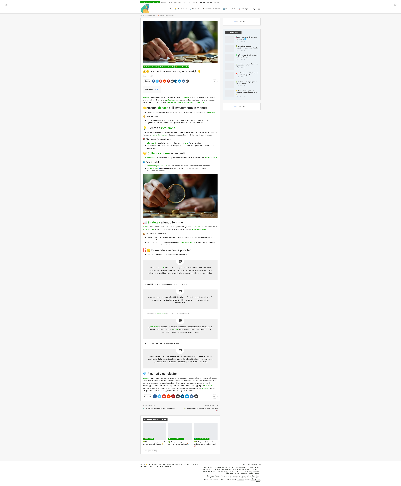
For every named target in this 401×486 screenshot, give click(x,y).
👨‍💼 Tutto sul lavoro (189, 9)
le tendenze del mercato (187, 242)
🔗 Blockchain (203, 9)
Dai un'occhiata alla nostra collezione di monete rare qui (186, 102)
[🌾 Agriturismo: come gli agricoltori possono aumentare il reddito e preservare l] (229, 48)
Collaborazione (158, 153)
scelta (161, 267)
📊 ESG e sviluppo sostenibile (176, 438)
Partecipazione (153, 168)
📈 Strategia (151, 222)
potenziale (212, 112)
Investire (146, 97)
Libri (148, 143)
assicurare (161, 314)
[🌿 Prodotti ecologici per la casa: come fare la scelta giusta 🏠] (180, 431)
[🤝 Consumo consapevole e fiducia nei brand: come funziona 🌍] (229, 93)
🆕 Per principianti (237, 9)
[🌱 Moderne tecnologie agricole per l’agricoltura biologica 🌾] (154, 431)
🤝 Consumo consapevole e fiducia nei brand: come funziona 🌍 (246, 92)
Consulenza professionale (157, 166)
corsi (154, 143)
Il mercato (197, 227)
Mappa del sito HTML (174, 2)
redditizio (185, 97)
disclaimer (240, 480)
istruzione (168, 128)
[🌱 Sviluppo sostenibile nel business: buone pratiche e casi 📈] (205, 431)
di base (163, 108)
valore (175, 329)
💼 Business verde (148, 438)
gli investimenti (148, 229)
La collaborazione (149, 158)
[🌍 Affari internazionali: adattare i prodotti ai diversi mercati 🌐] (229, 57)
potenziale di (171, 100)
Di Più (249, 10)
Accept (237, 484)
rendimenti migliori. (199, 229)
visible (156, 89)
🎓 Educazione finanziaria (219, 9)
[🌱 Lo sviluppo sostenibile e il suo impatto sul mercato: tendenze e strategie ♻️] (229, 66)
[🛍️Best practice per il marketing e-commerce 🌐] (229, 39)
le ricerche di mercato (160, 135)
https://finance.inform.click (227, 467)
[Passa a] (184, 2)
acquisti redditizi (211, 158)
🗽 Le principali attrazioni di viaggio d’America (159, 408)
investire (205, 388)
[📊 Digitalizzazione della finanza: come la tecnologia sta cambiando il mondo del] (229, 75)
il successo (208, 385)
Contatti (163, 2)
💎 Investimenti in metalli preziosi (167, 66)
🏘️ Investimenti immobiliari (151, 66)
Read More (246, 484)
